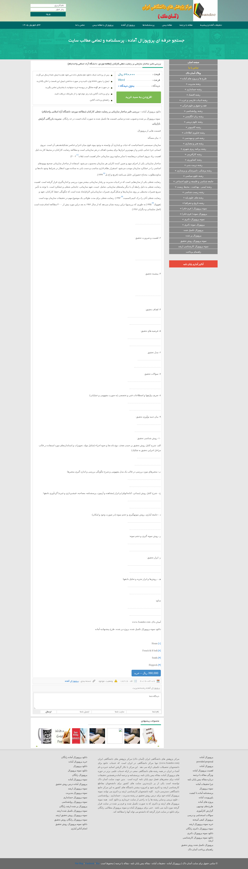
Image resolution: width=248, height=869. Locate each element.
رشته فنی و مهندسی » (193, 138)
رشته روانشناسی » (193, 111)
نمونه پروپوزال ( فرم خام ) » (193, 208)
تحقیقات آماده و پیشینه (211, 25)
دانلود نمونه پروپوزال (77, 770)
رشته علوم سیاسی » (193, 176)
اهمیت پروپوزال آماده (203, 770)
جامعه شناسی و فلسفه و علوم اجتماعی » (193, 181)
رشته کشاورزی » (193, 159)
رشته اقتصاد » (193, 94)
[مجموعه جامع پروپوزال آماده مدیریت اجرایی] (97, 743)
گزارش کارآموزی (204, 810)
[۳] (159, 657)
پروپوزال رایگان (79, 775)
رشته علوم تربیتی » (193, 121)
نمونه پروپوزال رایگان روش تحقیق (70, 819)
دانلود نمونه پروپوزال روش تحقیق (71, 824)
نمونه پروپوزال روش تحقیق (193, 241)
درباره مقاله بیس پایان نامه (200, 779)
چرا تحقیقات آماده (204, 784)
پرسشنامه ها (148, 25)
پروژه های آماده (205, 802)
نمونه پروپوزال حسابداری (75, 797)
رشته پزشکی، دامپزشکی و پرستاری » (193, 170)
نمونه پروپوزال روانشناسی (74, 802)
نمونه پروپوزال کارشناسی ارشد (193, 246)
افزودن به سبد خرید (138, 97)
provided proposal (204, 761)
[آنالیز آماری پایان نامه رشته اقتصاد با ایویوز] (80, 743)
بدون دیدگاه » (126, 86)
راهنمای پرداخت (193, 251)
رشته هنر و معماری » (193, 143)
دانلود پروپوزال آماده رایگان (74, 757)
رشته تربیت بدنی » (193, 165)
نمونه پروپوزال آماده (77, 779)
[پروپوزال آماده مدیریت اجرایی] (114, 743)
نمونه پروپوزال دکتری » (193, 219)
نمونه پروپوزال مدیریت (76, 793)
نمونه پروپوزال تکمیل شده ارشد (72, 810)
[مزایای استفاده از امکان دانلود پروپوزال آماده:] (45, 743)
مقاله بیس (167, 25)
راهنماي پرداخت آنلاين (99, 100)
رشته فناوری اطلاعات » (193, 132)
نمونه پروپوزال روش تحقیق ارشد (71, 815)
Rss (98, 863)
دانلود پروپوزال (80, 766)
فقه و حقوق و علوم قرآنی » (193, 105)
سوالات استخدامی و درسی (200, 815)
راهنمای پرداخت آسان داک (200, 849)
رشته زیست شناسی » (193, 192)
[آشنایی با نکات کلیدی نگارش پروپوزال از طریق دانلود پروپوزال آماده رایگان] (62, 743)
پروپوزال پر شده (193, 235)
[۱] (159, 643)
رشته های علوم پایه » (193, 197)
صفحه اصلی (193, 62)
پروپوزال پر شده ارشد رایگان (73, 806)
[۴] (159, 665)
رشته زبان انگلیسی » (193, 116)
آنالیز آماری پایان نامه (193, 264)
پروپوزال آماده (128, 25)
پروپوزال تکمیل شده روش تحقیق (197, 845)
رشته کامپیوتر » (193, 127)
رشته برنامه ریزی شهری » (193, 149)
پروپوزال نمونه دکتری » (193, 224)
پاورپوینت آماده (206, 797)
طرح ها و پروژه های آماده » (193, 78)
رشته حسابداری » (193, 89)
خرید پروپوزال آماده (78, 761)
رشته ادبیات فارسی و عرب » (193, 100)
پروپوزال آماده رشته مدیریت (146, 688)
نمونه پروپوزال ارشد (77, 788)
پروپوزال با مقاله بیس (102, 25)
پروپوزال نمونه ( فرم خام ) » (193, 214)
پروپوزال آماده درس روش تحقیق (71, 784)
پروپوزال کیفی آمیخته (203, 819)
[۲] (159, 650)
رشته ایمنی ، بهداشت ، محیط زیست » (193, 186)
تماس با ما (80, 25)
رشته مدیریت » (193, 84)
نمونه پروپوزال (206, 788)
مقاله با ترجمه (186, 25)
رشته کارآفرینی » (193, 154)
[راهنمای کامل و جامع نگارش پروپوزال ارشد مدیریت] (149, 743)
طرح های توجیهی (204, 806)
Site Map (79, 863)
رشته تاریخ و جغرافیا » (193, 203)
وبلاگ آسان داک (193, 73)
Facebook (90, 863)
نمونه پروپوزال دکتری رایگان (199, 828)
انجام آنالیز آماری (79, 828)
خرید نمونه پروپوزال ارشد (201, 824)
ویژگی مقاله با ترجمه (203, 775)
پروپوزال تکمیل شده (193, 230)
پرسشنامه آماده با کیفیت (201, 793)
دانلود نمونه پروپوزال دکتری (200, 833)
